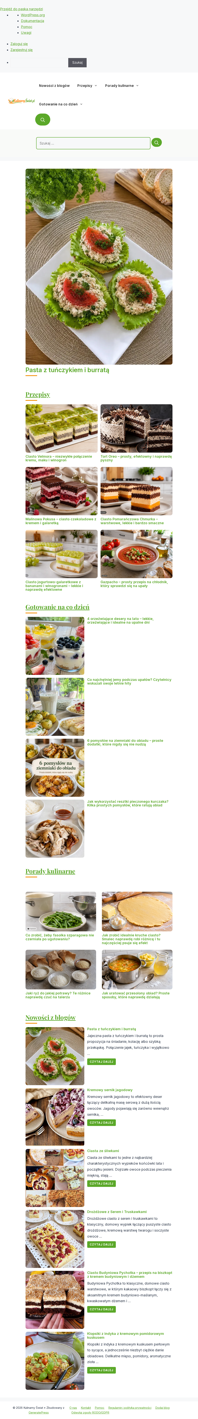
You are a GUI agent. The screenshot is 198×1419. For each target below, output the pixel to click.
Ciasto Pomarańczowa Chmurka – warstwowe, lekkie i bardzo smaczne (132, 521)
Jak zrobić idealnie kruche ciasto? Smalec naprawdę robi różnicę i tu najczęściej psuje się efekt (131, 939)
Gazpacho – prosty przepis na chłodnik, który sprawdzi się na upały (134, 584)
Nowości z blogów (54, 86)
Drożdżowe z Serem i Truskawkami (117, 1212)
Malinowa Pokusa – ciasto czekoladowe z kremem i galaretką (61, 521)
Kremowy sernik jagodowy (110, 1090)
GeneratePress (39, 1412)
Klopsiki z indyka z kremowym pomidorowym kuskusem (125, 1336)
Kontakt (86, 1408)
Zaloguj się (19, 44)
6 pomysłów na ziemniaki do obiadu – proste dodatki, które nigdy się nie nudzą (125, 742)
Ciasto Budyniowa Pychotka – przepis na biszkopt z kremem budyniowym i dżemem (129, 1275)
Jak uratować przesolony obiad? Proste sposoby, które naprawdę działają (136, 995)
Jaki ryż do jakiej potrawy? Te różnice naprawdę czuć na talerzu (58, 995)
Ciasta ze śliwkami (103, 1151)
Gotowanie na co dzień (58, 104)
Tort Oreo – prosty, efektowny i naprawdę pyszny (136, 458)
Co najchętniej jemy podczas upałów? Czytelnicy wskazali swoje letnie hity (129, 682)
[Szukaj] (156, 142)
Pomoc (26, 27)
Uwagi (26, 33)
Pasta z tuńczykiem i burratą (67, 370)
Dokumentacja (32, 21)
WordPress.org (33, 15)
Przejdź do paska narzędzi (21, 9)
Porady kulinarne (119, 86)
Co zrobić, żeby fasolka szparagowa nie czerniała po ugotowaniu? (60, 937)
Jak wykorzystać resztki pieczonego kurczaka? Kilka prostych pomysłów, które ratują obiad (127, 803)
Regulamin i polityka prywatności (129, 1408)
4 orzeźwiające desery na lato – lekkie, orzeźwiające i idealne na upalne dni (120, 621)
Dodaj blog (162, 1408)
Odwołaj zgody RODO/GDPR (90, 1412)
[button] (42, 120)
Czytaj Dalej (101, 1061)
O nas (73, 1408)
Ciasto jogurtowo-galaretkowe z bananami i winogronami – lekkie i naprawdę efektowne (54, 586)
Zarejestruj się (21, 50)
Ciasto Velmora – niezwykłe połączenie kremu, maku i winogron (59, 458)
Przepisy (84, 86)
